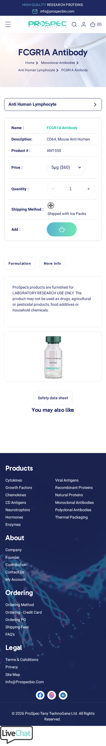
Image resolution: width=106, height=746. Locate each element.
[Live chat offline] (16, 742)
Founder (12, 557)
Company (13, 550)
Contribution (16, 565)
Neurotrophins (17, 510)
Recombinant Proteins (74, 488)
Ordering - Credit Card (23, 612)
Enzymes (13, 524)
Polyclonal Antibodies (73, 510)
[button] (74, 24)
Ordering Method (19, 605)
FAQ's (10, 634)
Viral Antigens (67, 480)
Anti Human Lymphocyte (36, 70)
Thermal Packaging (71, 517)
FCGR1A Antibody (74, 70)
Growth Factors (18, 488)
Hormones (14, 517)
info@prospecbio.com (24, 682)
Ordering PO (15, 620)
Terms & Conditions (21, 660)
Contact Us (14, 572)
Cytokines (13, 480)
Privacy (11, 667)
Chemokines (15, 495)
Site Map (12, 675)
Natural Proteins (69, 495)
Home (29, 62)
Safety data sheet (53, 398)
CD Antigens (15, 502)
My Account (15, 579)
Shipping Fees (17, 627)
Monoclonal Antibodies (58, 62)
